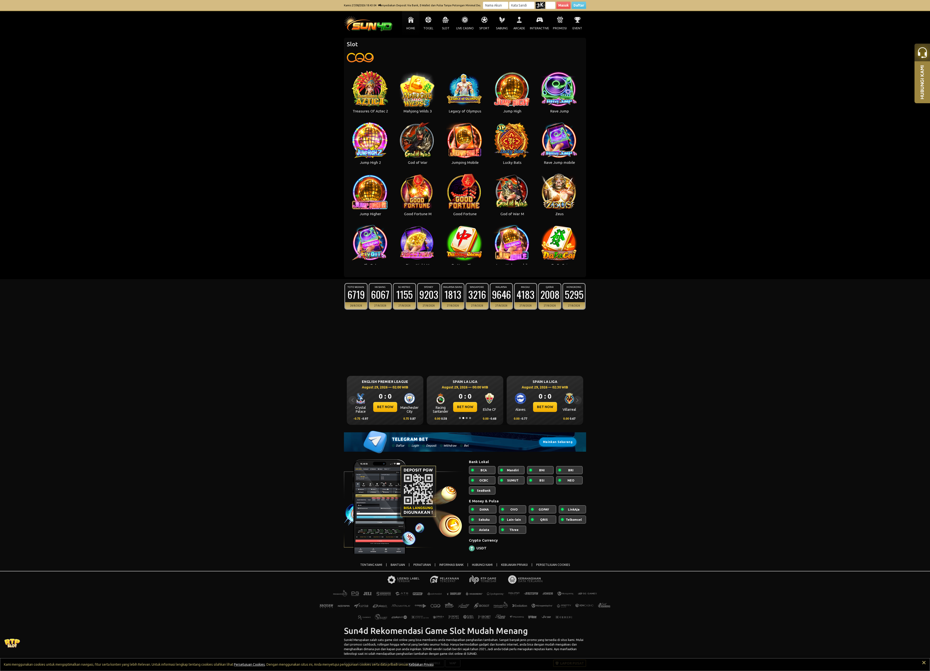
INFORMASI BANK (451, 564)
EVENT (577, 28)
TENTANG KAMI (371, 564)
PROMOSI (560, 28)
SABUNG (502, 28)
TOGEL (428, 28)
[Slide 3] (467, 418)
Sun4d (348, 639)
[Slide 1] (460, 418)
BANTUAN (398, 564)
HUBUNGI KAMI (482, 564)
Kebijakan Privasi (421, 664)
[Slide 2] (463, 418)
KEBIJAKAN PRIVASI (514, 564)
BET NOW (385, 407)
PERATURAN (422, 564)
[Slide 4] (470, 418)
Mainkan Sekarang (558, 441)
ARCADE (519, 28)
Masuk (563, 5)
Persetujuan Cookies (249, 664)
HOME (410, 28)
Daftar (579, 5)
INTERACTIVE (539, 28)
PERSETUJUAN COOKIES (553, 564)
